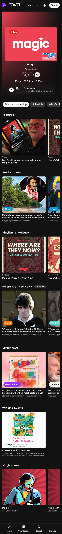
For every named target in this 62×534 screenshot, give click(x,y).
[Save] (24, 74)
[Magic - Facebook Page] (37, 74)
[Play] (11, 90)
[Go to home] (11, 5)
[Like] (31, 74)
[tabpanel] (31, 312)
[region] (31, 141)
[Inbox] (44, 5)
